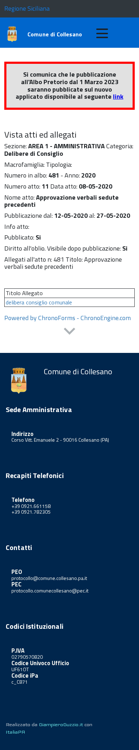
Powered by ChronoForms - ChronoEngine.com (67, 318)
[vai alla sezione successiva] (69, 332)
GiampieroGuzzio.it (61, 724)
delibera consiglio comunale (39, 302)
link (118, 96)
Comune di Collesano (54, 34)
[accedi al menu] (102, 33)
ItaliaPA (15, 732)
